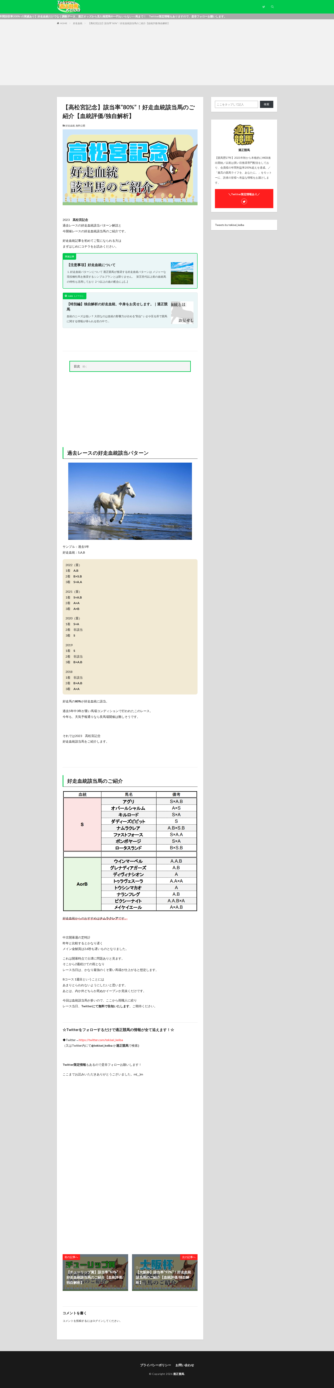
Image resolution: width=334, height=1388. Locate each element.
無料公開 (80, 125)
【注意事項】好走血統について (91, 265)
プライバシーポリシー (155, 1365)
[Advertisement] (167, 54)
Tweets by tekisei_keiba (229, 224)
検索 (266, 104)
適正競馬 (178, 1373)
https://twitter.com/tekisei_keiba (101, 1040)
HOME (63, 23)
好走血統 (77, 23)
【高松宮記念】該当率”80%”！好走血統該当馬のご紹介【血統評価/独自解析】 (129, 23)
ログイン (97, 1320)
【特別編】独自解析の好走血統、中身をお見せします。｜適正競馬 (117, 306)
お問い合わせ (185, 1365)
